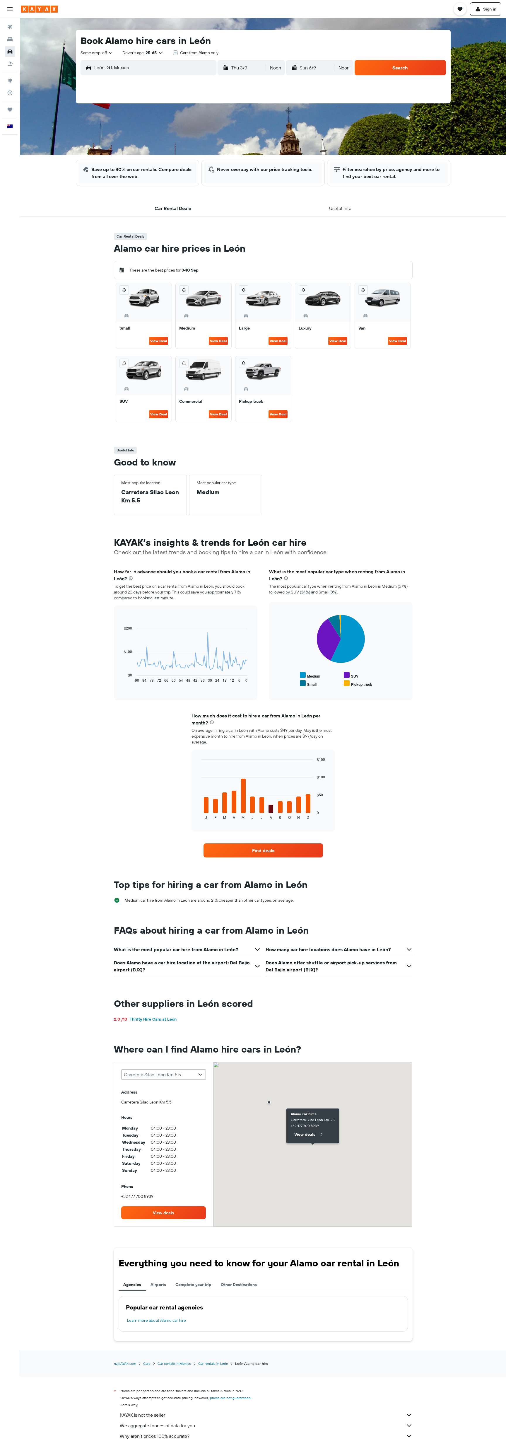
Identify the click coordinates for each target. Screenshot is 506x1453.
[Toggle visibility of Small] (308, 683)
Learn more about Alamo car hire (156, 1320)
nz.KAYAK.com (125, 1363)
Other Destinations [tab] (239, 1284)
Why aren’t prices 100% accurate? (154, 1436)
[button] (10, 9)
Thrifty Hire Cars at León (145, 1019)
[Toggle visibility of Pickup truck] (358, 683)
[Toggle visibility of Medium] (310, 675)
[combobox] (97, 53)
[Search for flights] (10, 27)
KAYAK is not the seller (142, 1415)
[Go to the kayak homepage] (39, 9)
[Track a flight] (10, 93)
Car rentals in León (213, 1363)
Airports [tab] (158, 1284)
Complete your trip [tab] (193, 1284)
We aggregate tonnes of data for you (157, 1425)
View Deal (158, 341)
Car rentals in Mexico (174, 1363)
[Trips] (10, 109)
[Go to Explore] (10, 80)
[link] (263, 850)
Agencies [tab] (132, 1284)
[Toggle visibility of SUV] (351, 675)
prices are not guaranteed (230, 1398)
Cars (147, 1363)
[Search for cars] (10, 51)
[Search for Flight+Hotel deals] (10, 64)
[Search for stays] (10, 39)
